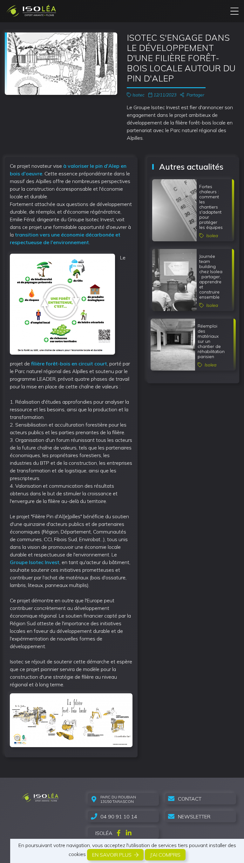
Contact (189, 799)
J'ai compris (165, 855)
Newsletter (194, 816)
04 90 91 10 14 (118, 816)
